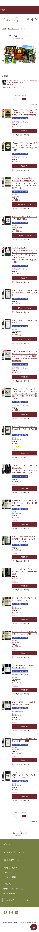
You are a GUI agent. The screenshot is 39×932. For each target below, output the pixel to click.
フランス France (13, 29)
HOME (4, 29)
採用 (28, 900)
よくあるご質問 (9, 877)
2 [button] (19, 99)
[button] (24, 99)
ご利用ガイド (8, 872)
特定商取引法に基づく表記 (14, 889)
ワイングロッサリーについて (14, 852)
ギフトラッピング (10, 868)
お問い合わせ (8, 884)
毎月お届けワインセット (13, 860)
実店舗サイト (10, 900)
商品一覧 (7, 844)
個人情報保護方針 (10, 893)
